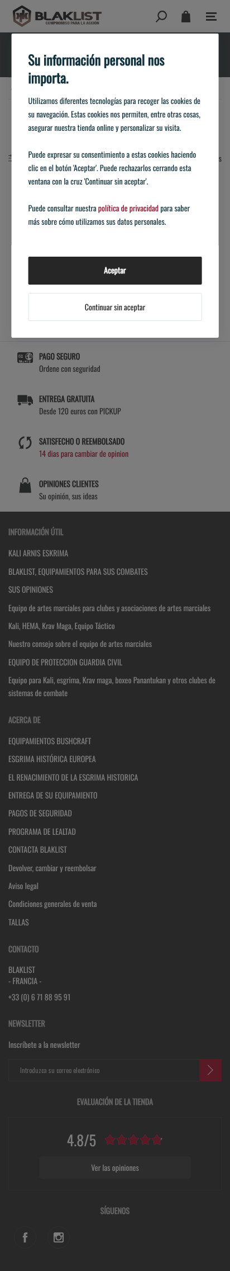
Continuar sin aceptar (115, 307)
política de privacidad (128, 208)
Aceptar (115, 270)
